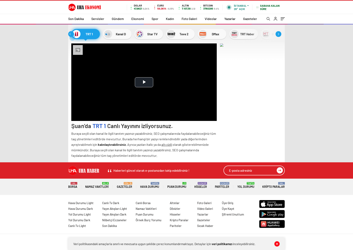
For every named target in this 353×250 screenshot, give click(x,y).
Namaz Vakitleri (97, 185)
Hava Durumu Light (81, 203)
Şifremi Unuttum (233, 214)
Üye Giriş (227, 203)
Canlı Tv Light (77, 226)
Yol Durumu (245, 185)
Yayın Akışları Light (114, 208)
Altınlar (175, 203)
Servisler (97, 19)
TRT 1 (99, 125)
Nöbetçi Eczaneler (114, 220)
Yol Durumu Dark (79, 220)
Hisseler (200, 185)
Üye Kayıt (228, 208)
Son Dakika (76, 19)
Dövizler (175, 208)
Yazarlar (230, 19)
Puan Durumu (176, 185)
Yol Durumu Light (79, 214)
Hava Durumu (149, 185)
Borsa (72, 185)
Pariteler (222, 185)
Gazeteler (250, 19)
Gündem (118, 19)
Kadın (170, 19)
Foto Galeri (189, 19)
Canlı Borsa (143, 203)
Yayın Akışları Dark (114, 214)
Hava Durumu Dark (80, 208)
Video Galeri (205, 208)
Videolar (211, 19)
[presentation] (71, 34)
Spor (155, 19)
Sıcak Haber (205, 226)
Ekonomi (137, 19)
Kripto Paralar (273, 185)
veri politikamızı (222, 244)
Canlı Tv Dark (110, 203)
